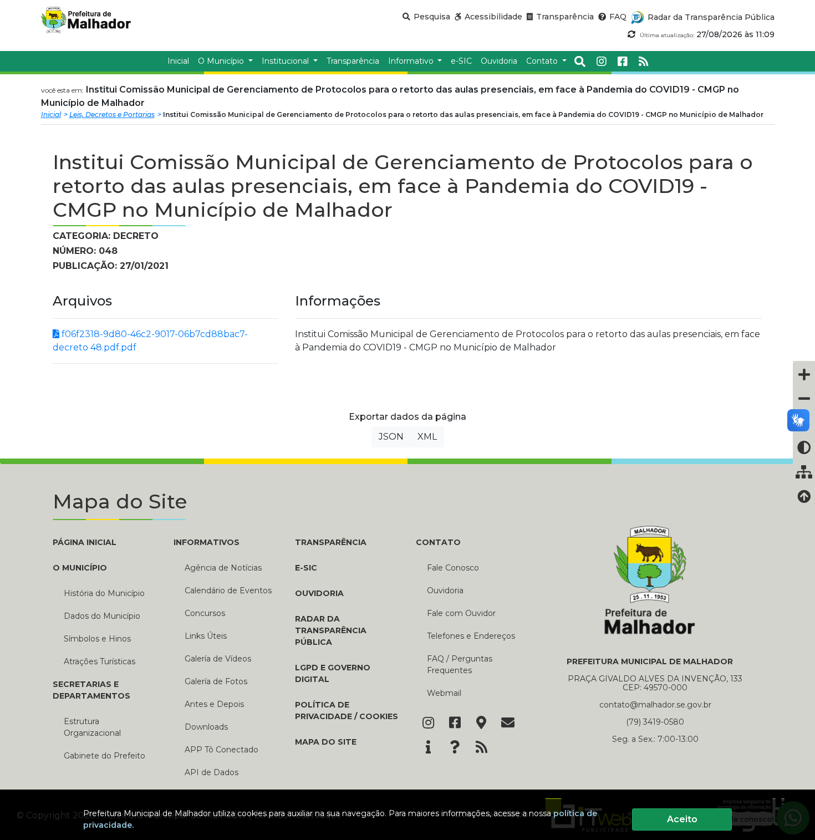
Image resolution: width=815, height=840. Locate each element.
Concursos (205, 613)
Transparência (330, 542)
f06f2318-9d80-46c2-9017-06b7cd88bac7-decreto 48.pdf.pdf (150, 341)
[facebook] (622, 61)
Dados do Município (102, 616)
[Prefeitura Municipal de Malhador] (97, 20)
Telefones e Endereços (471, 636)
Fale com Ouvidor (461, 613)
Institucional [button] (286, 61)
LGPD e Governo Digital (332, 673)
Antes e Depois (214, 704)
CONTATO (438, 542)
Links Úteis (206, 636)
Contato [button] (543, 61)
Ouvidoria (319, 593)
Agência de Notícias (223, 568)
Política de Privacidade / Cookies (346, 710)
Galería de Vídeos (218, 659)
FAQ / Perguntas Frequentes (459, 664)
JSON (391, 436)
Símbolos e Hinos (97, 639)
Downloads (206, 727)
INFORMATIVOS (207, 542)
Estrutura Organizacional (92, 727)
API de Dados (211, 772)
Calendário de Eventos (228, 590)
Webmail (444, 693)
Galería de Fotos (216, 681)
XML (427, 436)
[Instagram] (601, 61)
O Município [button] (222, 61)
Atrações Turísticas (99, 661)
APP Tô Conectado (221, 750)
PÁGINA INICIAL (84, 542)
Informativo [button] (412, 61)
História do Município (104, 593)
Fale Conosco (453, 568)
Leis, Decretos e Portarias (112, 114)
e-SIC (306, 568)
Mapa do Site (325, 742)
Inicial (51, 114)
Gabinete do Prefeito (104, 756)
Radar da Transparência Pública (330, 630)
